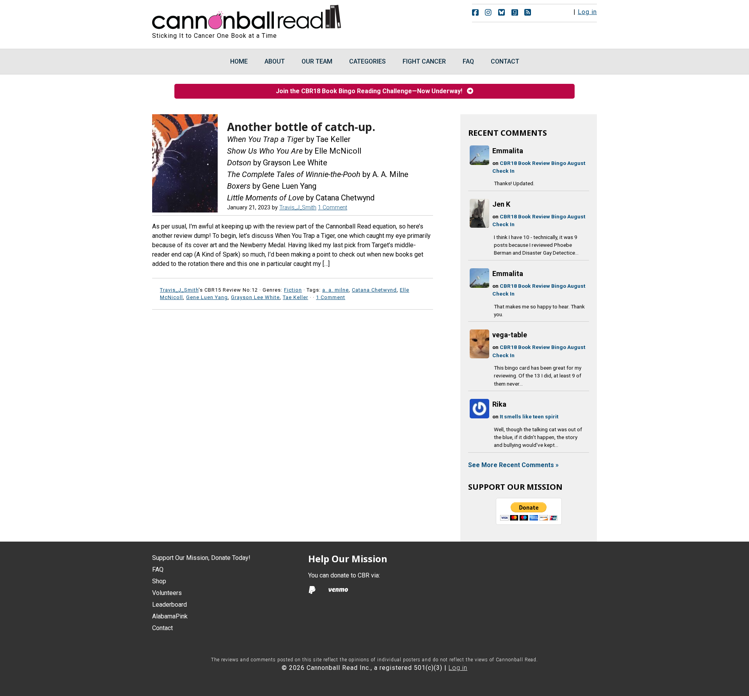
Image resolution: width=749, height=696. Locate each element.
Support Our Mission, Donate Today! (201, 557)
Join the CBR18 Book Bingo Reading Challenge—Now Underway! (371, 91)
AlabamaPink (170, 616)
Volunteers (167, 593)
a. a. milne (335, 290)
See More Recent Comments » (513, 465)
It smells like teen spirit (529, 416)
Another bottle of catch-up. (301, 126)
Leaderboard (169, 604)
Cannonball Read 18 (247, 15)
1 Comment (332, 207)
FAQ (157, 569)
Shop (159, 581)
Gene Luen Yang (207, 297)
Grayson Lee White (255, 297)
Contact (162, 628)
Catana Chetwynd (374, 290)
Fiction (293, 290)
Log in (587, 12)
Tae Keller (295, 297)
